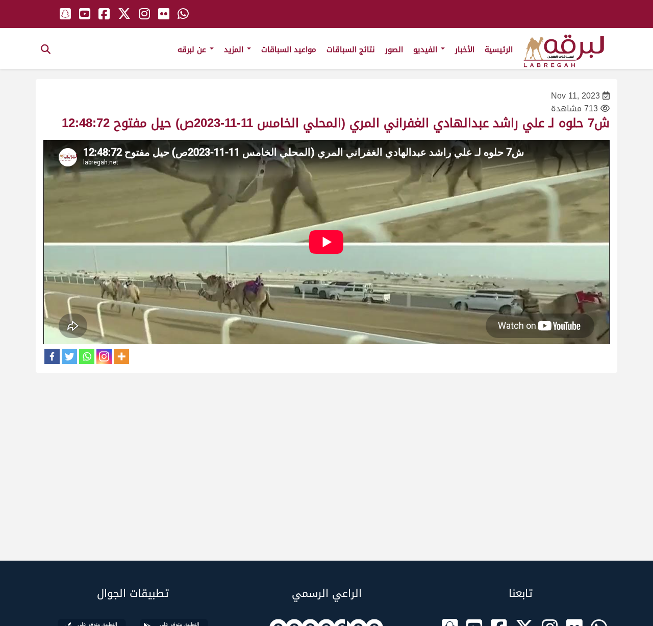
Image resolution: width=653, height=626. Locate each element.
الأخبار (464, 49)
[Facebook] (52, 356)
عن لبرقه (193, 49)
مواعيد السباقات (288, 49)
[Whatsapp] (86, 356)
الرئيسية (499, 49)
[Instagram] (104, 356)
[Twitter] (69, 356)
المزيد (235, 49)
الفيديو (426, 49)
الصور (394, 49)
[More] (121, 356)
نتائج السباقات (350, 49)
